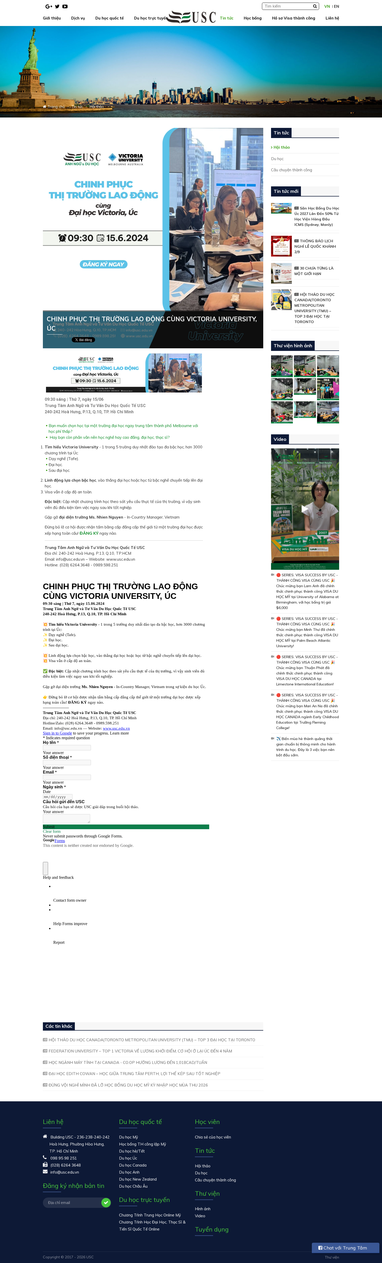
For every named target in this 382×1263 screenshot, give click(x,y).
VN (327, 6)
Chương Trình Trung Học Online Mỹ (150, 1215)
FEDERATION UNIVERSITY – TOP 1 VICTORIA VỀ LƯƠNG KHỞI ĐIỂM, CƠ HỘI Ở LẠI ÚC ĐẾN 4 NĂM (140, 1051)
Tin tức (226, 18)
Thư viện (332, 1257)
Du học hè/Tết (132, 1151)
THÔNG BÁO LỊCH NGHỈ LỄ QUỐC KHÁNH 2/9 (315, 246)
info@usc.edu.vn (64, 1172)
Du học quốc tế (109, 18)
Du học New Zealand (138, 1179)
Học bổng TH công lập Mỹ (142, 1144)
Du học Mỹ (128, 1137)
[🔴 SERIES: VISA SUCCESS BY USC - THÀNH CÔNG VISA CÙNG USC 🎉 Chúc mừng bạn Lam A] (305, 509)
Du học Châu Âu (133, 1186)
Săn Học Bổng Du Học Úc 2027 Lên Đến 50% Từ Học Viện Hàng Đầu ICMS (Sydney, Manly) (316, 216)
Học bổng (253, 18)
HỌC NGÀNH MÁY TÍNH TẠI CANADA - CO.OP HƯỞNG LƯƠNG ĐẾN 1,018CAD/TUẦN (128, 1062)
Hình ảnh (202, 1208)
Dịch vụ (78, 18)
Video (200, 1215)
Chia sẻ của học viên (213, 1137)
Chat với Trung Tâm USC (342, 1249)
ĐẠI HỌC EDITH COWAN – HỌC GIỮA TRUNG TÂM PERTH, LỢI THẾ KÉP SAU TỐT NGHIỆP (134, 1073)
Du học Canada (133, 1165)
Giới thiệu (52, 18)
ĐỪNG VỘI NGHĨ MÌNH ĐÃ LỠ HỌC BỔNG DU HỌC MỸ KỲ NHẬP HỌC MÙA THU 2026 (128, 1085)
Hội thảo (282, 147)
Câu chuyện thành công (291, 169)
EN (336, 6)
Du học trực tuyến (151, 18)
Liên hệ (332, 18)
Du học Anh (129, 1172)
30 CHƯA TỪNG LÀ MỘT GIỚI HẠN (313, 271)
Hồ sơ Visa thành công (293, 18)
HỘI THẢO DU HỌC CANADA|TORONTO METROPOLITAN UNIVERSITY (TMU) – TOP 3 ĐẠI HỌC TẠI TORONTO (152, 1039)
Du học (277, 158)
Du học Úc (128, 1158)
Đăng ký (106, 1202)
